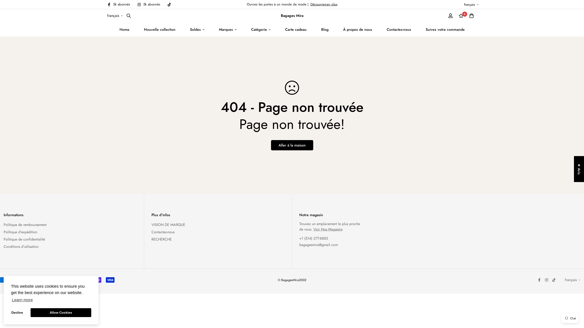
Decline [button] (17, 312)
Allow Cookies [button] (61, 312)
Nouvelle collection (159, 29)
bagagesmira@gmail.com (318, 244)
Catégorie (259, 29)
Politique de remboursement (25, 224)
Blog (324, 29)
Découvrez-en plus (323, 4)
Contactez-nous (399, 29)
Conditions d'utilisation (21, 246)
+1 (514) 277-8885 (313, 238)
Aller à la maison (292, 145)
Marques (226, 29)
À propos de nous (357, 29)
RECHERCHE (161, 239)
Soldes (195, 29)
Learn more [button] (22, 300)
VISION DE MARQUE (168, 224)
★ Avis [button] (579, 169)
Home (124, 29)
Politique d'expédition (20, 232)
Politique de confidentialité (24, 239)
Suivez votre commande (445, 29)
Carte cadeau (296, 29)
